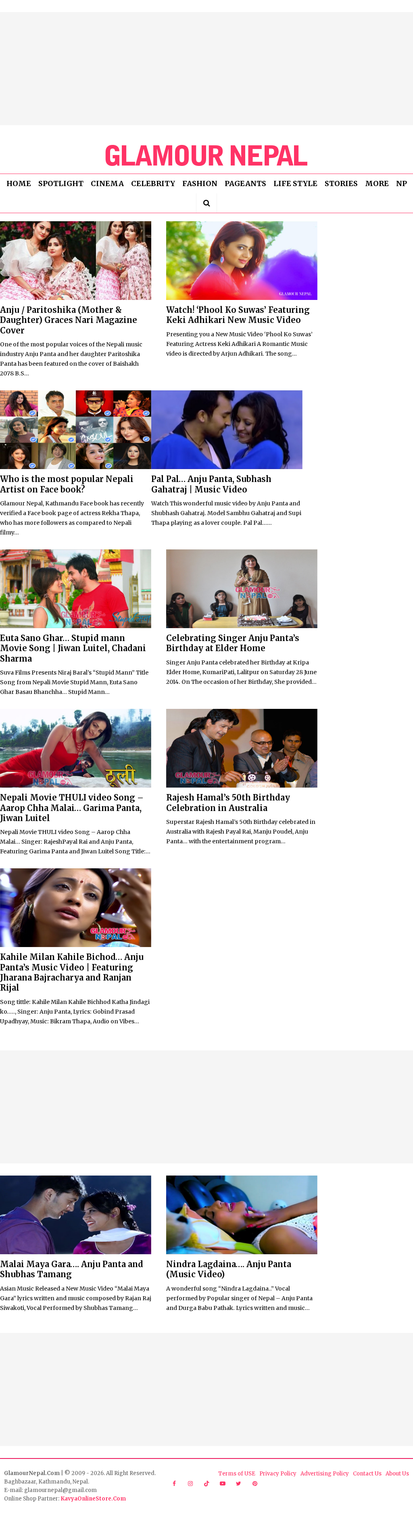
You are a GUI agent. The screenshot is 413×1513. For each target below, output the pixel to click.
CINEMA (107, 183)
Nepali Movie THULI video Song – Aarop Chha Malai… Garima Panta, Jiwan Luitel (72, 807)
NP (401, 183)
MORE (377, 183)
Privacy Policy (277, 1473)
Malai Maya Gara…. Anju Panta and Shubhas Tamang (71, 1269)
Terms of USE (236, 1473)
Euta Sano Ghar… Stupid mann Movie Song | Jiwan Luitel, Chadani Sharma (73, 648)
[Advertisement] (206, 68)
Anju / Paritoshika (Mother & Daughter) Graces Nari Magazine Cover (68, 320)
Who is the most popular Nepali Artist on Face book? (66, 484)
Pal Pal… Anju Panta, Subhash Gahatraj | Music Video (211, 484)
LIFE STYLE (295, 183)
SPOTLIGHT (60, 183)
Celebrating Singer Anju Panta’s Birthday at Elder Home (232, 643)
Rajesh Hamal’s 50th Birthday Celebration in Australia (228, 802)
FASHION (199, 183)
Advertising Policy (324, 1473)
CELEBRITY (153, 183)
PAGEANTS (245, 183)
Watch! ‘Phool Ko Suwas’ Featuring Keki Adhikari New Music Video (238, 315)
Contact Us (367, 1473)
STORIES (341, 183)
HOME (18, 183)
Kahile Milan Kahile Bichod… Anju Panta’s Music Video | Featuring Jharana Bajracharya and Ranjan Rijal (72, 972)
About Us (397, 1473)
